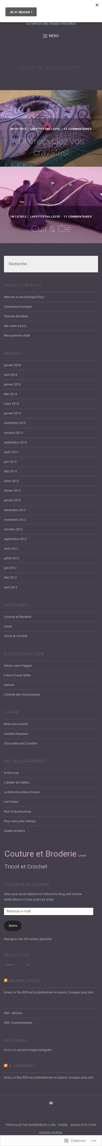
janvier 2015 (12, 384)
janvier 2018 (12, 365)
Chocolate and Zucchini (20, 743)
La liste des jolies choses (22, 792)
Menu (54, 36)
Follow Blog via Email (27, 884)
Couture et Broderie (17, 617)
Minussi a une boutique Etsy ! (24, 297)
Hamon (9, 685)
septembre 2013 (15, 442)
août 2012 (11, 548)
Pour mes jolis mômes (20, 821)
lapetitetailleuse (45, 129)
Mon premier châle (17, 335)
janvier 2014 (12, 413)
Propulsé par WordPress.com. (31, 1125)
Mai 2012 (10, 577)
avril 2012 (10, 587)
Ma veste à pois (15, 326)
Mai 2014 (10, 394)
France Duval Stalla (17, 675)
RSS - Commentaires (18, 1023)
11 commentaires (78, 129)
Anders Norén (50, 1133)
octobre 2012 (13, 529)
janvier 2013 (12, 500)
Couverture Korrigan (18, 306)
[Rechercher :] (51, 264)
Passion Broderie (16, 316)
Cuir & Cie (51, 228)
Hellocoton (34, 965)
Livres (8, 626)
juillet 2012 (11, 558)
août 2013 (11, 452)
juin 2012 (10, 568)
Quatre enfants (14, 831)
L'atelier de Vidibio (16, 782)
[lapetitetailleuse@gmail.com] (51, 1104)
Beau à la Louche (16, 724)
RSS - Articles (13, 1013)
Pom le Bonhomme (17, 811)
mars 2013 (11, 481)
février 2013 (12, 490)
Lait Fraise (11, 802)
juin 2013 (10, 461)
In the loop (11, 773)
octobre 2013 (13, 433)
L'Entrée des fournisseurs (22, 694)
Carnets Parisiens (16, 734)
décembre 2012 (15, 510)
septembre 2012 (15, 539)
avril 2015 (10, 375)
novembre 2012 (15, 520)
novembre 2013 (15, 423)
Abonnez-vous (24, 980)
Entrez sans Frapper (18, 665)
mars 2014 (11, 403)
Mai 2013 (10, 471)
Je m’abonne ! (21, 1066)
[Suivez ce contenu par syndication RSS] (5, 980)
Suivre (13, 925)
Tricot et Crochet (15, 636)
